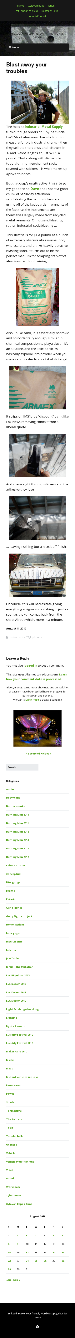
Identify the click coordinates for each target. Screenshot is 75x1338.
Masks (10, 1060)
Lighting (11, 1017)
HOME (20, 5)
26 (45, 1260)
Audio (10, 789)
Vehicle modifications (20, 1161)
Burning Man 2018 (17, 857)
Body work (13, 797)
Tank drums (14, 1111)
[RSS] (37, 1326)
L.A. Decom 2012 (16, 1000)
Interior (11, 950)
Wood (10, 1178)
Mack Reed (32, 699)
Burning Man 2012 (17, 831)
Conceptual (13, 874)
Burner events (15, 806)
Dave (34, 188)
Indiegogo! (13, 933)
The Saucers (14, 1119)
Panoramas (13, 1085)
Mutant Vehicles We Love (22, 1077)
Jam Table (12, 958)
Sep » (16, 1280)
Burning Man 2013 (17, 840)
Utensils (11, 1144)
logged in (30, 665)
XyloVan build (36, 5)
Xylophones (34, 637)
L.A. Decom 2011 (16, 992)
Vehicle (10, 1153)
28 (63, 1260)
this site (55, 183)
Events (10, 890)
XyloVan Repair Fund (19, 1204)
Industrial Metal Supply (44, 126)
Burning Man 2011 (17, 823)
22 (9, 1260)
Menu (15, 47)
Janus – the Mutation (19, 967)
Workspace (13, 1187)
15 (9, 1252)
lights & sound (15, 1026)
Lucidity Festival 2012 (19, 1034)
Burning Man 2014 (17, 848)
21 (63, 1252)
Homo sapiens (15, 924)
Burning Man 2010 (17, 814)
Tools (9, 1127)
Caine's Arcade (15, 865)
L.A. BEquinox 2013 (18, 975)
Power (10, 1094)
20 (53, 1252)
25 (36, 1260)
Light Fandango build (26, 11)
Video (9, 1170)
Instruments (17, 637)
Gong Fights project (19, 916)
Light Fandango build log (22, 1009)
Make (21, 1313)
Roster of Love (50, 11)
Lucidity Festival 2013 (19, 1043)
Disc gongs (13, 882)
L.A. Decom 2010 (16, 984)
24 (27, 1260)
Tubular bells (14, 1136)
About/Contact (37, 16)
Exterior (11, 899)
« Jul (9, 1280)
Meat (9, 1068)
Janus (51, 5)
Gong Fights (14, 907)
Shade (10, 1102)
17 (27, 1252)
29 (9, 1269)
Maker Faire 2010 (16, 1051)
